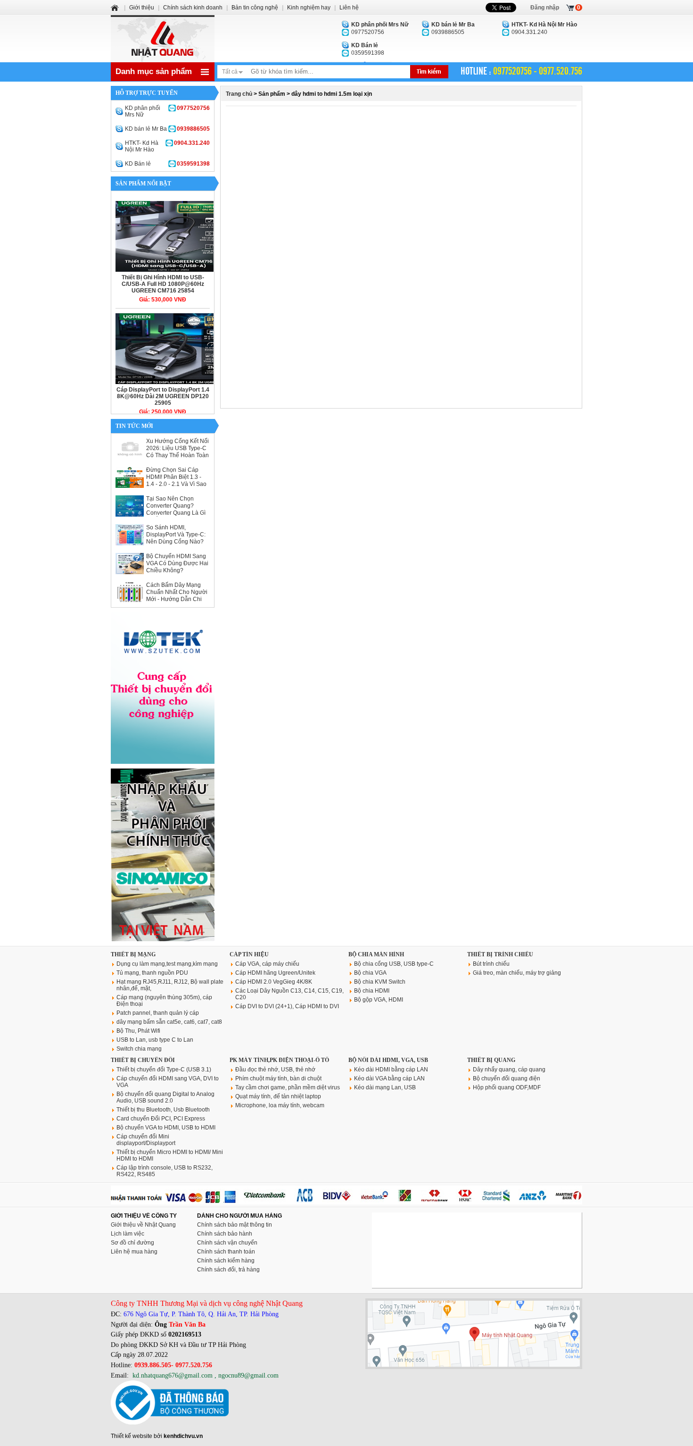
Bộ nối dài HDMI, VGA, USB (388, 1060)
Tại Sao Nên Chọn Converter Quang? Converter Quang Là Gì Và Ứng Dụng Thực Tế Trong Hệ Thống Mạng (176, 512)
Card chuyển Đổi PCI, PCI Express (160, 1118)
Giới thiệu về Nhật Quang (143, 1224)
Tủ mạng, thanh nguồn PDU (152, 973)
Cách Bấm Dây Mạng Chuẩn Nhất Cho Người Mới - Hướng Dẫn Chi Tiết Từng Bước (176, 596)
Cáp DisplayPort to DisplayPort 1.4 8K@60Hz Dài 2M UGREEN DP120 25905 (162, 396)
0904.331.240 (544, 28)
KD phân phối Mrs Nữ (167, 111)
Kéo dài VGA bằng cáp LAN (389, 1078)
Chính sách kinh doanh (193, 7)
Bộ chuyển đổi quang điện (506, 1078)
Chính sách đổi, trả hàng (228, 1269)
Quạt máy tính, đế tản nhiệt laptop (278, 1096)
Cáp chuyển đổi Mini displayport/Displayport (145, 1139)
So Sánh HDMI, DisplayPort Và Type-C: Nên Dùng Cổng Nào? (176, 534)
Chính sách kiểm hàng (226, 1260)
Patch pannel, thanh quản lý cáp (157, 1013)
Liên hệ (349, 7)
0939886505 (453, 28)
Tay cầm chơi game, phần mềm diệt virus (287, 1087)
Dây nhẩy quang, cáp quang (509, 1069)
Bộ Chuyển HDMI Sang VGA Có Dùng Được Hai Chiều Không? (177, 563)
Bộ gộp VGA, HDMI (378, 999)
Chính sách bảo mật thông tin (234, 1224)
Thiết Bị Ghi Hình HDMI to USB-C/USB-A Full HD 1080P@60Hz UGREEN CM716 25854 (163, 284)
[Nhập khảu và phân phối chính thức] (162, 939)
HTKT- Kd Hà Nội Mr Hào (167, 146)
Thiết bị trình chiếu (500, 954)
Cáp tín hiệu (249, 954)
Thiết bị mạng (133, 954)
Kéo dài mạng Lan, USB (385, 1087)
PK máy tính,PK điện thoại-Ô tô (279, 1060)
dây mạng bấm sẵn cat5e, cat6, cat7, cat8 (169, 1022)
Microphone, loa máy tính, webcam (279, 1105)
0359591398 (367, 49)
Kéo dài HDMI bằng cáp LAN (391, 1069)
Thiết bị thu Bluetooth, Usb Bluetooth (163, 1109)
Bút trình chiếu (491, 964)
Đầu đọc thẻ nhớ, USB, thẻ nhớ (275, 1069)
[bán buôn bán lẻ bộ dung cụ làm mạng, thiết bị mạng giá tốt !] (346, 1202)
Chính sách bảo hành (224, 1233)
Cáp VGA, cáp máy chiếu (267, 964)
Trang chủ (239, 94)
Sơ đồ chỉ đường (132, 1242)
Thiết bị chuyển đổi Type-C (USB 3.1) (163, 1069)
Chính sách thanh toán (226, 1251)
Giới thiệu (141, 7)
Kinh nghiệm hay (308, 7)
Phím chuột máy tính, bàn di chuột (278, 1078)
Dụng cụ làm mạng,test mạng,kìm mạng (167, 964)
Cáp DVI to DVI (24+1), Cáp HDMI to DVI (287, 1006)
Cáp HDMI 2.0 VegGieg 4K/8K (273, 981)
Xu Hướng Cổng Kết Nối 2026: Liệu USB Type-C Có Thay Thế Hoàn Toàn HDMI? (177, 452)
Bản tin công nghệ (254, 7)
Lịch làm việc (127, 1233)
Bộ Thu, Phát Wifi (138, 1031)
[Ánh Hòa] (115, 7)
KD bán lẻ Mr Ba (167, 128)
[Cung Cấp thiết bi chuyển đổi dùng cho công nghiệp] (162, 762)
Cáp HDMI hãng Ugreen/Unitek (275, 973)
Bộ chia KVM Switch (379, 981)
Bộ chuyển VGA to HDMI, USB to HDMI (165, 1127)
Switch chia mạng (139, 1048)
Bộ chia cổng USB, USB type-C (394, 964)
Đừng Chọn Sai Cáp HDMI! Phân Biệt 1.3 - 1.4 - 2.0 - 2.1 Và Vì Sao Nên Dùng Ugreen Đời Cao (176, 484)
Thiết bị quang (491, 1060)
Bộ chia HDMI (371, 990)
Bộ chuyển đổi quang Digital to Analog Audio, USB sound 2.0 (165, 1097)
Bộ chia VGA (370, 973)
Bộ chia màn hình (376, 954)
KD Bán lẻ (167, 163)
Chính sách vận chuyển (227, 1242)
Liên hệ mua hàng (134, 1251)
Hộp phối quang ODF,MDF (507, 1087)
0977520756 (380, 28)
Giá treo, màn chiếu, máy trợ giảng (517, 973)
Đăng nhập (544, 7)
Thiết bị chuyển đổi (143, 1060)
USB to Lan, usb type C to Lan (154, 1039)
